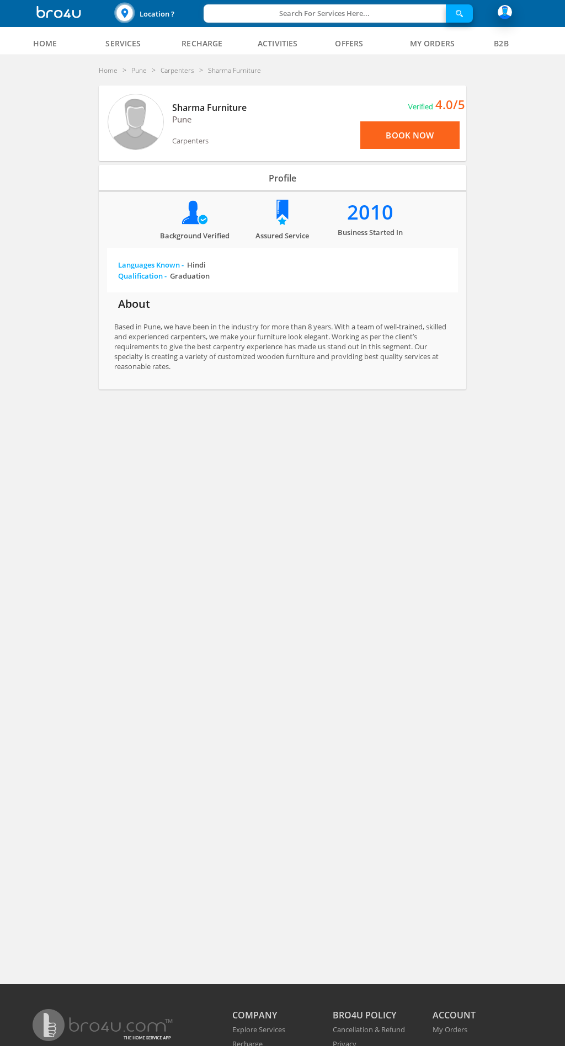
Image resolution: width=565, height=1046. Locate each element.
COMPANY (254, 1015)
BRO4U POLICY (364, 1015)
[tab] (45, 43)
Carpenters (190, 141)
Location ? (157, 14)
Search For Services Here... (324, 13)
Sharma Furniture (209, 108)
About (134, 303)
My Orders (450, 1029)
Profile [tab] (282, 178)
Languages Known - (162, 265)
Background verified (195, 236)
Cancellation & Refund (369, 1029)
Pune (181, 119)
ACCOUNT (454, 1015)
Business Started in (370, 232)
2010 (370, 212)
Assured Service (282, 236)
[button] (157, 13)
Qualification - (164, 276)
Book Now (410, 135)
